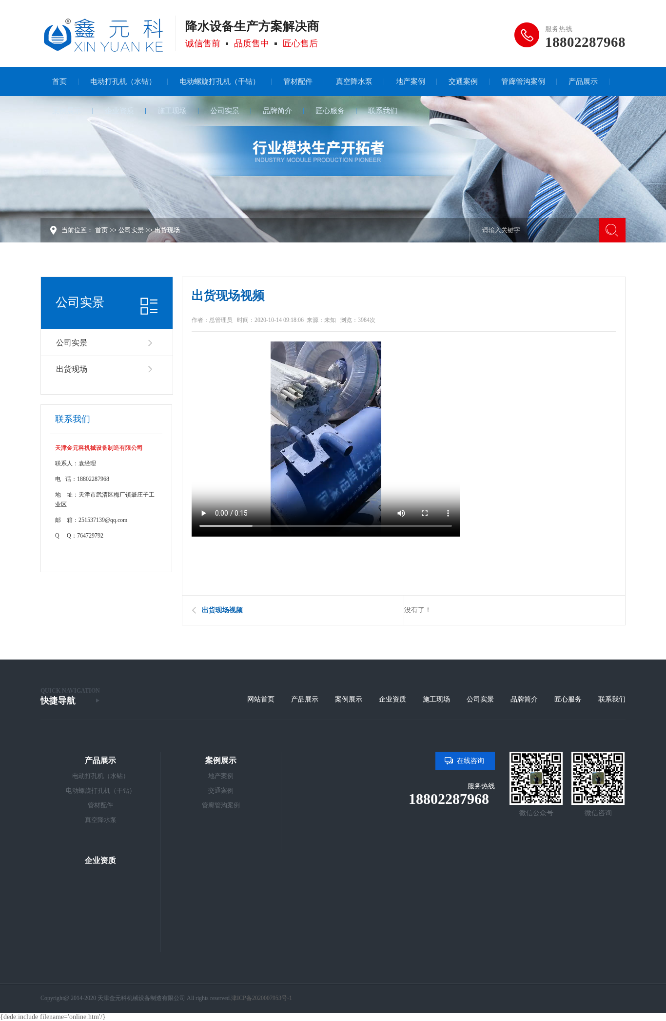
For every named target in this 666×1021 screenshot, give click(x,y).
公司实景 (131, 230)
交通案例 (221, 790)
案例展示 (348, 699)
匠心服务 (568, 699)
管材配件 (100, 805)
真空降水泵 (101, 819)
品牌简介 (524, 699)
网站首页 (260, 699)
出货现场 (167, 230)
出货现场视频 (222, 610)
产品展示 (304, 699)
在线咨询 (470, 760)
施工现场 (436, 699)
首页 (101, 230)
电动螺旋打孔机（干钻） (101, 790)
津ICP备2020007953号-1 (261, 998)
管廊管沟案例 (221, 805)
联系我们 (612, 699)
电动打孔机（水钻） (100, 776)
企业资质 (392, 699)
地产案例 (221, 776)
